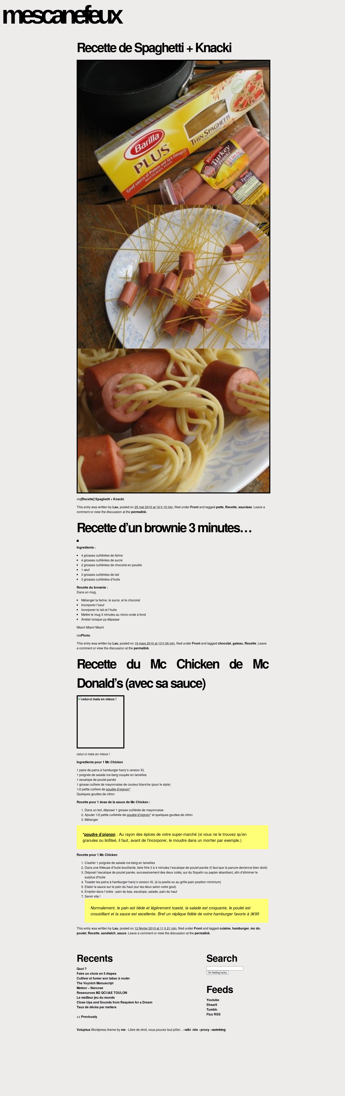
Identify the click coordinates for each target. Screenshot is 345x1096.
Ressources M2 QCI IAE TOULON (102, 992)
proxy (205, 1029)
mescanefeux (60, 14)
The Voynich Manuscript (95, 983)
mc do (255, 928)
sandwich (108, 933)
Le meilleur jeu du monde (96, 997)
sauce (121, 933)
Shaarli (211, 1004)
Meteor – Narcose (90, 987)
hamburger (240, 928)
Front (194, 507)
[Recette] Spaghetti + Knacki (102, 499)
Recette (231, 507)
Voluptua (83, 1029)
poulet (81, 933)
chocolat (224, 643)
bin (195, 1029)
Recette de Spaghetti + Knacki (154, 47)
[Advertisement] (172, 1063)
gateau (238, 643)
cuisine (225, 928)
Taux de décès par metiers (96, 1007)
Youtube (212, 999)
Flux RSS (213, 1014)
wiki (188, 1029)
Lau (115, 507)
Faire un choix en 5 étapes (96, 973)
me (123, 1029)
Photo (85, 635)
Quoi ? (82, 968)
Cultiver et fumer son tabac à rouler (103, 978)
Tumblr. (212, 1009)
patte (220, 507)
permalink (138, 511)
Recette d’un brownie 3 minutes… (164, 527)
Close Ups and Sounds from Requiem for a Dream (114, 1002)
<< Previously (87, 1016)
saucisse (245, 507)
